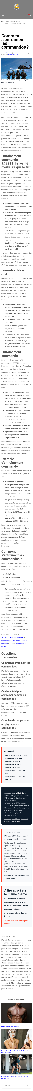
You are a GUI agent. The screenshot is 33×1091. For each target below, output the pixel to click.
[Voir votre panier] (30, 15)
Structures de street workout (12, 637)
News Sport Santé (13, 54)
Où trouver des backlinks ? (14, 898)
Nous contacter (15, 821)
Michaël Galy (6, 53)
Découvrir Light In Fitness (12, 819)
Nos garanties (10, 878)
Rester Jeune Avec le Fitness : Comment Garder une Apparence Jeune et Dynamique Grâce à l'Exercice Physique (16, 761)
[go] (27, 1086)
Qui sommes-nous (10, 876)
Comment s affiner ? (12, 909)
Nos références (23, 876)
